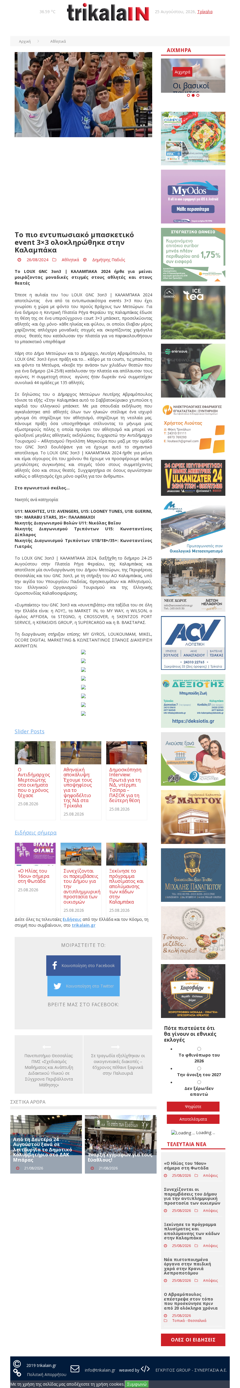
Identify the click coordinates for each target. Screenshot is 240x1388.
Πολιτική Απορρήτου (46, 1374)
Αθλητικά (70, 259)
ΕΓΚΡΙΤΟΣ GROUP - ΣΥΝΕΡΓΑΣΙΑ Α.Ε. (190, 1370)
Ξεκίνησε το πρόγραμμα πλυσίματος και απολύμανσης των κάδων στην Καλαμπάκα (192, 1231)
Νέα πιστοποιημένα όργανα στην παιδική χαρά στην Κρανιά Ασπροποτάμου (187, 1266)
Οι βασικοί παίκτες (191, 89)
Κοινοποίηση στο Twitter (90, 986)
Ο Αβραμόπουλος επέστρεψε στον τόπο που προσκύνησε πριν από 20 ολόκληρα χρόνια (191, 1300)
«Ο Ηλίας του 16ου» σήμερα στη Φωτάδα (186, 1165)
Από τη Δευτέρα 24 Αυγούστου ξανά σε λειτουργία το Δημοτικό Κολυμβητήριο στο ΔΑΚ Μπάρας (42, 1149)
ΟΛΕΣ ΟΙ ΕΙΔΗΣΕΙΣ (193, 1340)
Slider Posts (29, 731)
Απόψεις (210, 1175)
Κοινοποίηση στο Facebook (88, 965)
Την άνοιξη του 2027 (199, 1074)
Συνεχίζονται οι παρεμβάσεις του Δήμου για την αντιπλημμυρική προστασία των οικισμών (192, 1195)
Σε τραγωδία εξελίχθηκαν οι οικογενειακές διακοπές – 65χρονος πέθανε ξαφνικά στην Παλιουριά (118, 1064)
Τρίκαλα (204, 11)
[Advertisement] (83, 184)
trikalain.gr (83, 925)
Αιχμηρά (182, 72)
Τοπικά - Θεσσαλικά (189, 1320)
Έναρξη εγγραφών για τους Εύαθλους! (120, 1157)
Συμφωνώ (137, 1384)
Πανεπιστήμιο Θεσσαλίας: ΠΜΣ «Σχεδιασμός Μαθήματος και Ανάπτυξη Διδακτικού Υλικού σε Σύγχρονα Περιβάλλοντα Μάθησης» (48, 1070)
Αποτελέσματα (193, 1119)
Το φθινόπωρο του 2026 (199, 1058)
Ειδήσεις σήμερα (35, 832)
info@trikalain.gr (100, 1370)
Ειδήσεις (72, 919)
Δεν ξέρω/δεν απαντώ (199, 1091)
